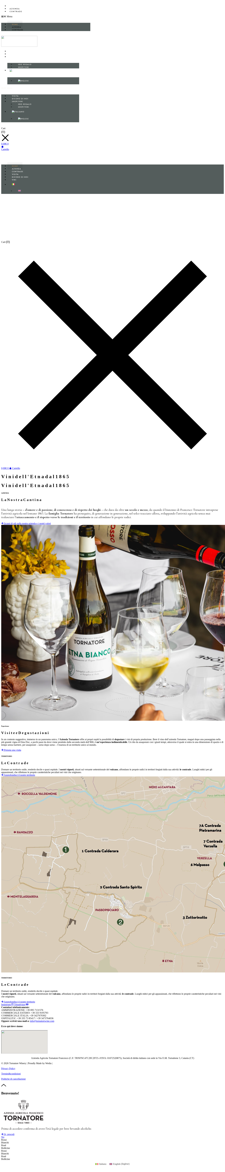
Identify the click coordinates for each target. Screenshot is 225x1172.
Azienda (15, 8)
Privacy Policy (8, 1068)
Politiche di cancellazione (13, 1079)
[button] (45, 16)
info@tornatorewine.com (42, 1021)
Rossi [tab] (4, 1139)
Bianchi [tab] (5, 1142)
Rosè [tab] (3, 1145)
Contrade (16, 11)
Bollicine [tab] (5, 1148)
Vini (14, 180)
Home (13, 6)
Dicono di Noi (19, 54)
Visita (13, 51)
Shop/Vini (16, 57)
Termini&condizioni (11, 1073)
